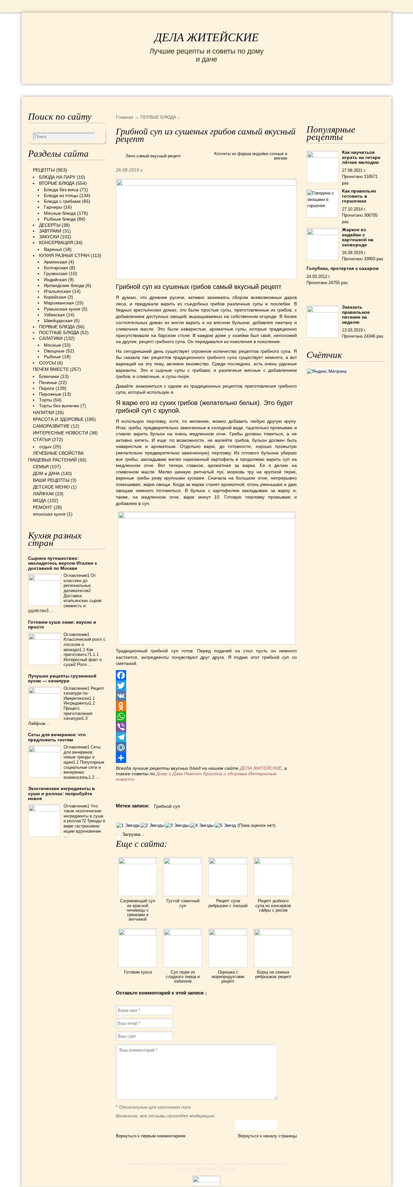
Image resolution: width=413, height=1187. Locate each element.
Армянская (55, 261)
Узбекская (54, 314)
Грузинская (55, 273)
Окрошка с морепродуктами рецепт (228, 977)
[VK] (206, 696)
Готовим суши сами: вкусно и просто (62, 624)
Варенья (53, 249)
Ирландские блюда (64, 285)
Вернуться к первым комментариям (151, 1135)
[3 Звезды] (177, 825)
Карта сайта (205, 1163)
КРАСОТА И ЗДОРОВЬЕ (107, 90)
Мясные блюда (60, 213)
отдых (45, 446)
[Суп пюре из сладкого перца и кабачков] (182, 933)
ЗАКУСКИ (49, 236)
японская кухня (49, 514)
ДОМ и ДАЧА (288, 90)
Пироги (46, 388)
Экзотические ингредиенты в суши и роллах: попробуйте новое (61, 793)
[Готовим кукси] (137, 933)
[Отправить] (206, 758)
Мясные (52, 345)
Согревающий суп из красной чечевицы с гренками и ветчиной (137, 910)
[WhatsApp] (206, 716)
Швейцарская (58, 320)
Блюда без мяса (61, 189)
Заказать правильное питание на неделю (356, 314)
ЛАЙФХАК (43, 493)
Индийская (55, 279)
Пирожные (50, 394)
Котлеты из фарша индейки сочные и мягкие (250, 156)
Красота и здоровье (225, 773)
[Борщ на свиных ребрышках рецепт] (273, 933)
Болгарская (56, 267)
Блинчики (49, 376)
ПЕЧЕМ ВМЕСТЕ (51, 369)
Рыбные (52, 356)
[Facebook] (206, 675)
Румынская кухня (62, 309)
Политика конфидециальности (254, 1163)
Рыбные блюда (60, 219)
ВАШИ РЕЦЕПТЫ (51, 480)
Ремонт (193, 773)
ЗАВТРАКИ (50, 230)
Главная (135, 1163)
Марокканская (59, 302)
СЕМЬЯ (250, 90)
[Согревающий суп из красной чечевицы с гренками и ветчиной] (137, 862)
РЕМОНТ (354, 90)
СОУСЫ (47, 362)
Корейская (55, 297)
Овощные (54, 350)
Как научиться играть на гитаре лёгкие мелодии (361, 157)
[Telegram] (206, 737)
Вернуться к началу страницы (267, 1135)
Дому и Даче (169, 773)
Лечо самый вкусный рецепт (153, 155)
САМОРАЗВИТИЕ (51, 426)
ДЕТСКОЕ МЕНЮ (51, 487)
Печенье (48, 382)
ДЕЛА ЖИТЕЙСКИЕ (207, 37)
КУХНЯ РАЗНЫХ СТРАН (64, 255)
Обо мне (180, 1163)
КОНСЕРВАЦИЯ (56, 242)
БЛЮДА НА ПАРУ (57, 177)
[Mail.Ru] (206, 747)
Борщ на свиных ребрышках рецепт (273, 974)
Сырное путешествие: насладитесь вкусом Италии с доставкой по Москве (62, 563)
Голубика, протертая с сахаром (342, 268)
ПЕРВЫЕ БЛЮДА (57, 326)
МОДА (324, 90)
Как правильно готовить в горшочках (359, 195)
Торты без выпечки (59, 405)
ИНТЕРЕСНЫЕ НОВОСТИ (191, 90)
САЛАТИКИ (51, 338)
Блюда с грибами (62, 201)
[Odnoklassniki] (206, 706)
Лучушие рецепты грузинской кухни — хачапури (62, 678)
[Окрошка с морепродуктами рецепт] (227, 933)
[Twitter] (206, 685)
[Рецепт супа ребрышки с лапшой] (227, 862)
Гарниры (53, 207)
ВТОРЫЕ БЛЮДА (57, 183)
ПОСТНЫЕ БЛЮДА (59, 332)
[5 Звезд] (225, 825)
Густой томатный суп (182, 903)
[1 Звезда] (128, 825)
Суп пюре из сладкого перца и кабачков (183, 977)
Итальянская (57, 291)
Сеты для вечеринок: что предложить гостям (57, 737)
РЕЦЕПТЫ (47, 90)
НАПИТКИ (43, 412)
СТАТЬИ (42, 439)
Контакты (157, 1163)
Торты (45, 399)
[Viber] (206, 727)
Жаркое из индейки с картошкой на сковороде (357, 237)
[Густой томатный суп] (182, 862)
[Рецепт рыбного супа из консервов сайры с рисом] (273, 862)
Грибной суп (167, 806)
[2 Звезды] (152, 825)
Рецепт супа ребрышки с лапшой (227, 903)
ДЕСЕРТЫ (49, 225)
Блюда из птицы (61, 195)
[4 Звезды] (202, 825)
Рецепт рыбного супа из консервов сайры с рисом (273, 905)
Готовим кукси (138, 972)
